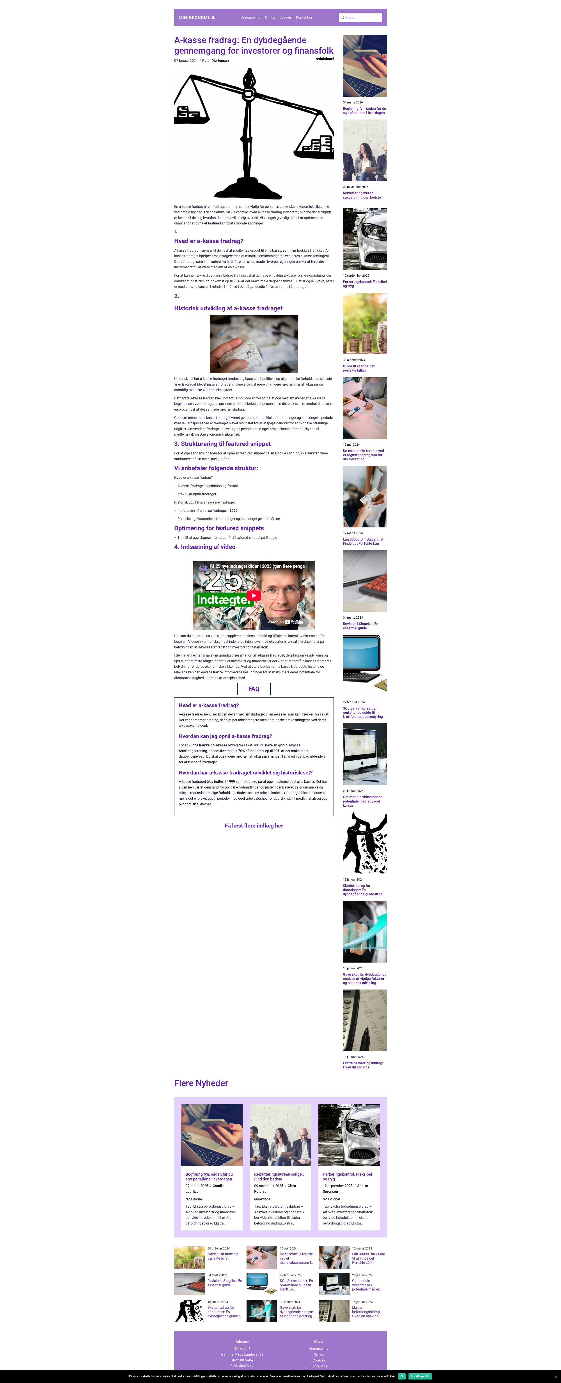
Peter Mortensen (215, 61)
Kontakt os (304, 17)
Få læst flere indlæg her (254, 825)
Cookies (285, 17)
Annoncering (251, 17)
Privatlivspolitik (420, 1376)
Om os (270, 17)
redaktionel (325, 59)
